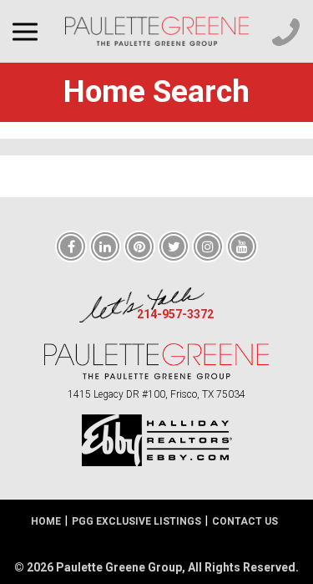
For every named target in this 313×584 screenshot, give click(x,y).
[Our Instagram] (208, 247)
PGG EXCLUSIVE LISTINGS (136, 521)
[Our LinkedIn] (105, 247)
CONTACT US (245, 521)
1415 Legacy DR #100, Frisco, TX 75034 (156, 394)
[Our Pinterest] (139, 247)
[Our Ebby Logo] (157, 440)
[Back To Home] (157, 361)
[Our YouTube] (242, 247)
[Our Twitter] (173, 247)
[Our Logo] (157, 31)
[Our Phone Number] (286, 31)
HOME (46, 521)
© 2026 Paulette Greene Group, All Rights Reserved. (156, 567)
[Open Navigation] (29, 31)
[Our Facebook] (71, 247)
